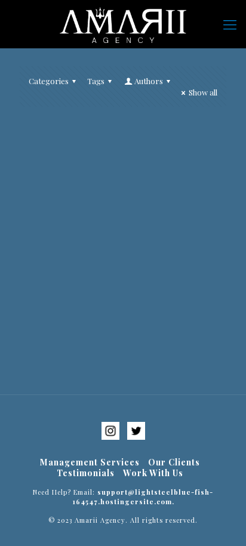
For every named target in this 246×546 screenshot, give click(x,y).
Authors (148, 81)
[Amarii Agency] (123, 24)
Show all (203, 92)
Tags (95, 81)
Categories (49, 81)
